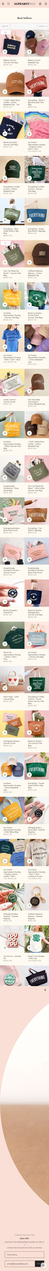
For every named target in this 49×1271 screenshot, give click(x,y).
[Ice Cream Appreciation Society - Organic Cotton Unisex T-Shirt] (12, 852)
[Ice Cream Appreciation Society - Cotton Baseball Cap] (36, 338)
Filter (4, 26)
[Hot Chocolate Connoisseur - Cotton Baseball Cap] (36, 382)
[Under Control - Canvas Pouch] (12, 382)
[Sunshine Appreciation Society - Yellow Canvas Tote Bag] (12, 424)
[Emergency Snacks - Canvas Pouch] (12, 724)
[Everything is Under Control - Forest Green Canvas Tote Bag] (36, 679)
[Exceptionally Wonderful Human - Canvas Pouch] (12, 551)
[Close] (45, 990)
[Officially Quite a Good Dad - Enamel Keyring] (36, 810)
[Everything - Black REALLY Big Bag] (36, 979)
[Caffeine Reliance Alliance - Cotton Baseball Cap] (36, 253)
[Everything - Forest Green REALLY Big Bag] (36, 766)
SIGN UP (39, 1263)
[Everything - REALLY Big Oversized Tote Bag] (36, 83)
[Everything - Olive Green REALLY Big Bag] (12, 211)
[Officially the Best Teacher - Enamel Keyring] (12, 897)
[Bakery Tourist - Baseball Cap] (36, 43)
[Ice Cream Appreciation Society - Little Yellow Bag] (12, 810)
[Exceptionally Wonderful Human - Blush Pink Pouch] (36, 551)
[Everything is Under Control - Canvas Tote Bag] (36, 169)
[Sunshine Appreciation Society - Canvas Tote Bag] (12, 296)
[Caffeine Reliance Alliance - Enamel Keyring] (36, 897)
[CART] (45, 4)
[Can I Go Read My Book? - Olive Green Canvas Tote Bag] (36, 469)
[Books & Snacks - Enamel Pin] (12, 593)
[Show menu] (4, 4)
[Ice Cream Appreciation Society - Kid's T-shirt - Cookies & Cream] (36, 852)
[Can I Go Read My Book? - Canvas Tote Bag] (12, 253)
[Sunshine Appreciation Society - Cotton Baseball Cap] (12, 766)
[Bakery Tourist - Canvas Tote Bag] (12, 43)
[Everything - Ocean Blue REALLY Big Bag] (36, 211)
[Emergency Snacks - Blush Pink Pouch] (12, 511)
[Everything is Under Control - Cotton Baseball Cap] (12, 169)
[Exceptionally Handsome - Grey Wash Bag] (12, 469)
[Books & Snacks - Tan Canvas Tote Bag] (36, 724)
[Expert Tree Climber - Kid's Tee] (36, 939)
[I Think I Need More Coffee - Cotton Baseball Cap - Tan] (12, 83)
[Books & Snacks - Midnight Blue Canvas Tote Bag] (36, 593)
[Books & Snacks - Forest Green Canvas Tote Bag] (36, 296)
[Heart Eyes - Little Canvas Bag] (12, 679)
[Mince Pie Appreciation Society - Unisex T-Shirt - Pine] (12, 635)
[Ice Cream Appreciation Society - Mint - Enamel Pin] (12, 979)
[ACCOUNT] (40, 4)
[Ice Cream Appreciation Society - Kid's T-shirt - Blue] (12, 338)
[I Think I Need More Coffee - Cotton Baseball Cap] (36, 424)
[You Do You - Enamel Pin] (12, 939)
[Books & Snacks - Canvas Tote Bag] (12, 125)
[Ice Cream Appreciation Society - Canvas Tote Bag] (36, 635)
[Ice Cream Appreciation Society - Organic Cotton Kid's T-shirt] (36, 125)
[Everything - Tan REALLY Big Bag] (36, 511)
